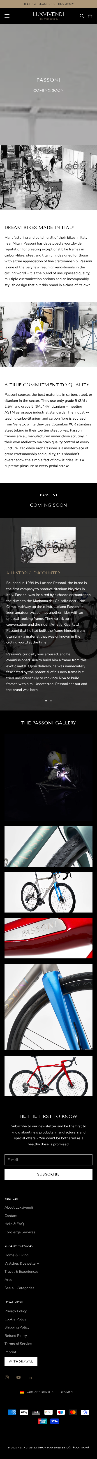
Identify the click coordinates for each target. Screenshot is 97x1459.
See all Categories (20, 1288)
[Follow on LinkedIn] (30, 1377)
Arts (8, 1279)
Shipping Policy (17, 1327)
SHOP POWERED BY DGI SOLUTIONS (64, 1447)
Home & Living (16, 1255)
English (67, 1391)
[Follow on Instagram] (7, 1377)
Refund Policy (16, 1335)
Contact (11, 1215)
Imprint (10, 1352)
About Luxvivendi (19, 1207)
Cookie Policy (15, 1319)
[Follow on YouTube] (18, 1377)
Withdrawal (21, 1361)
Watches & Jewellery (22, 1263)
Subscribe (48, 1174)
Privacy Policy (16, 1311)
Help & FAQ (14, 1223)
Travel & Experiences (22, 1271)
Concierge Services (20, 1232)
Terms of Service (18, 1343)
